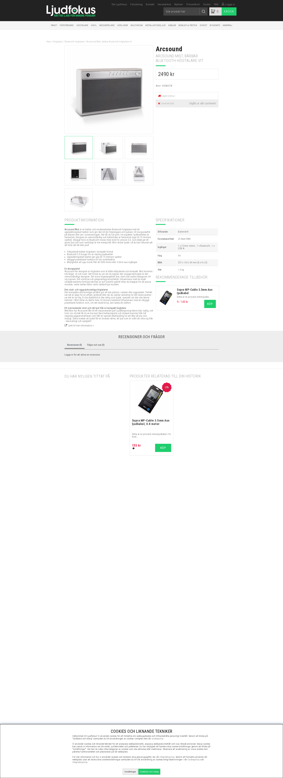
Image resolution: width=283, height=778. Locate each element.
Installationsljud (155, 25)
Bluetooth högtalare (74, 41)
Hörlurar (122, 25)
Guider (207, 4)
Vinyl (94, 25)
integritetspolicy (167, 757)
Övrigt (203, 25)
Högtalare (82, 25)
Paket (54, 25)
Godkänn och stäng (149, 771)
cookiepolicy (157, 738)
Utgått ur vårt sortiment (202, 103)
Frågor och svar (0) (95, 345)
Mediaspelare (107, 25)
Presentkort (193, 4)
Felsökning (136, 4)
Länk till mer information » (81, 325)
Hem (49, 41)
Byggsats (215, 25)
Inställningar (130, 771)
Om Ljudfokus (119, 4)
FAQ (216, 4)
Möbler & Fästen (188, 25)
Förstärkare (67, 25)
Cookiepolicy (194, 759)
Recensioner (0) (74, 345)
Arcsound (169, 49)
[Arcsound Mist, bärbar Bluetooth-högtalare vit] (109, 133)
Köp (210, 304)
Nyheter (178, 4)
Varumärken (164, 4)
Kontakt (150, 4)
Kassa (229, 11)
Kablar (172, 25)
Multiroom (137, 25)
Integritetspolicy (79, 762)
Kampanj (227, 25)
